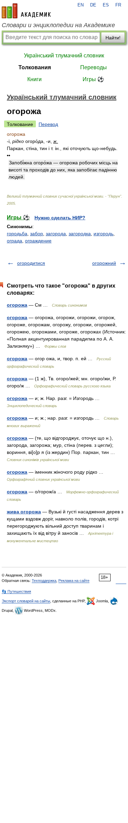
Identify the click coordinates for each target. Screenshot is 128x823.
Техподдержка (44, 581)
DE (93, 5)
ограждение (38, 240)
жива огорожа (24, 511)
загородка (80, 233)
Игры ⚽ (93, 79)
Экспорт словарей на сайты (26, 601)
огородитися (31, 263)
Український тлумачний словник (64, 55)
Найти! (112, 37)
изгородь (103, 233)
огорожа (17, 305)
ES (106, 5)
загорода (56, 233)
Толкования (34, 67)
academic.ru (26, 10)
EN (80, 5)
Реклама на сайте (73, 581)
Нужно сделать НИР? (59, 217)
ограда (14, 240)
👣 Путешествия (16, 591)
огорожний (104, 263)
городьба (17, 233)
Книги (34, 79)
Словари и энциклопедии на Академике (58, 25)
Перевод (48, 124)
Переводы (93, 67)
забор (36, 233)
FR (118, 5)
